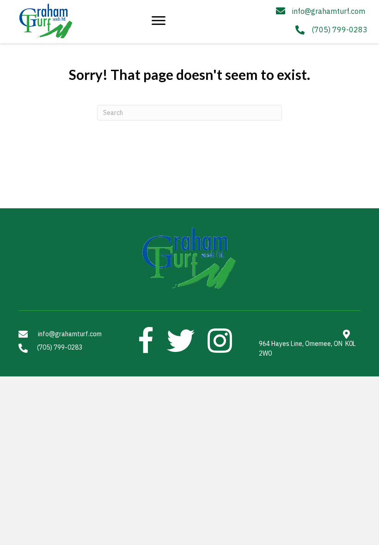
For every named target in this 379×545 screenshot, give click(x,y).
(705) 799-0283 (339, 29)
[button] (158, 21)
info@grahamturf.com (328, 11)
